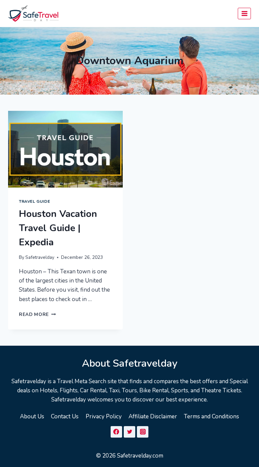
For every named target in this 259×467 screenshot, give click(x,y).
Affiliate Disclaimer (152, 416)
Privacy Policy (104, 416)
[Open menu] (244, 13)
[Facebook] (116, 432)
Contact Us (65, 416)
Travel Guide (34, 201)
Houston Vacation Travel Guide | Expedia (58, 228)
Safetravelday (39, 257)
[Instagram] (142, 432)
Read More (37, 314)
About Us (32, 416)
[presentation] (65, 149)
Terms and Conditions (211, 416)
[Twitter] (129, 432)
